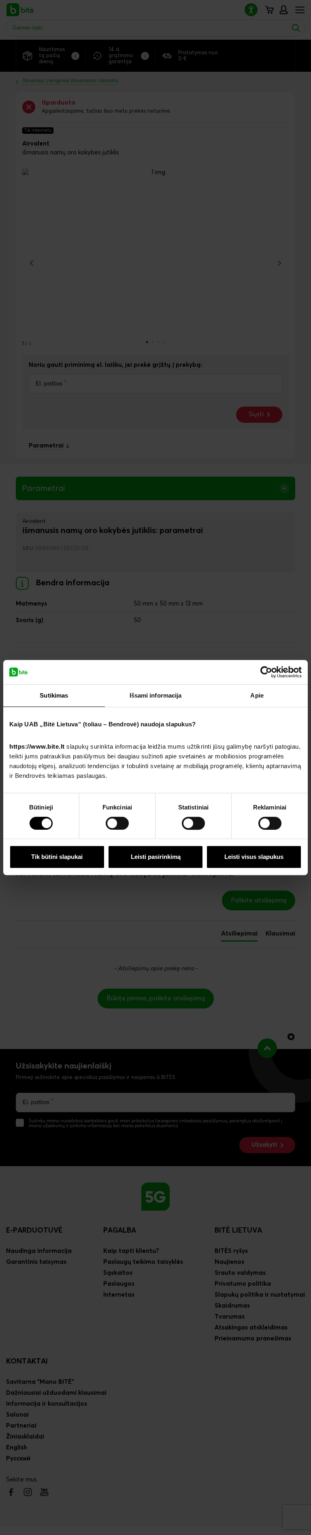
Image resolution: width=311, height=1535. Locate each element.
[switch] (117, 823)
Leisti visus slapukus (253, 856)
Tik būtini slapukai (57, 856)
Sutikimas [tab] (54, 695)
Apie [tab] (256, 695)
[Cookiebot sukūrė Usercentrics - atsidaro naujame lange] (266, 672)
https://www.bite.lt (37, 746)
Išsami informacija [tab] (156, 695)
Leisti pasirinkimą (156, 856)
